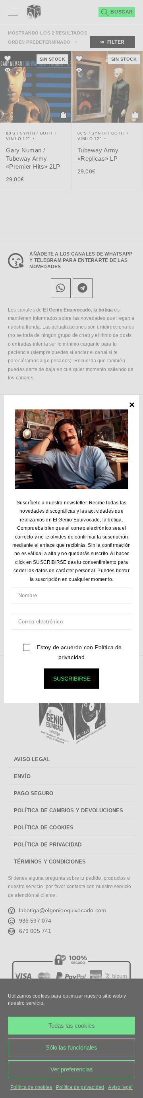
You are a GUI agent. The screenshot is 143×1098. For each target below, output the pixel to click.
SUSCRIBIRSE (71, 678)
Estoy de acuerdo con (78, 652)
